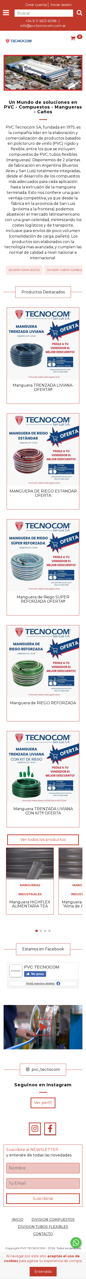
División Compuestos (24, 270)
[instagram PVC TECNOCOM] (35, 1129)
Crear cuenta (36, 5)
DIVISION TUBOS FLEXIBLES (43, 1227)
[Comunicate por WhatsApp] (75, 1242)
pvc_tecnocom (45, 1069)
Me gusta (37, 974)
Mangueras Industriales (30, 889)
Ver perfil (43, 1102)
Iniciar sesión (61, 5)
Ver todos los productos (43, 839)
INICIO (17, 1219)
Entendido (43, 1271)
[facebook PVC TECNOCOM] (50, 1129)
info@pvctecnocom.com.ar (43, 26)
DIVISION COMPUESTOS (53, 1219)
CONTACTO (43, 1234)
